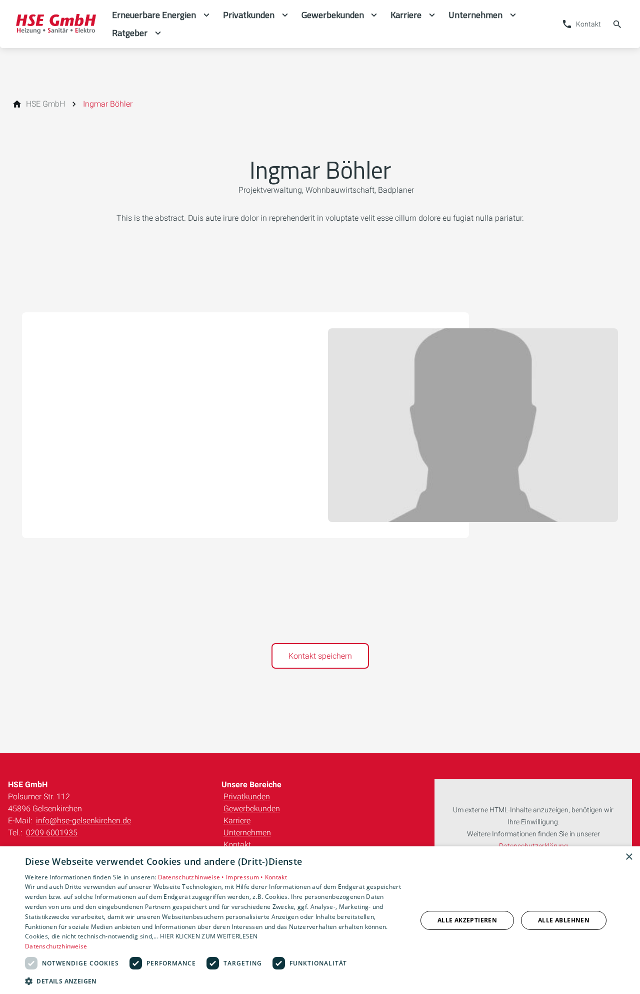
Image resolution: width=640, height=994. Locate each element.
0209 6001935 (52, 832)
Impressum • (245, 877)
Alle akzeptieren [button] (467, 920)
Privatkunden (247, 796)
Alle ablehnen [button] (564, 920)
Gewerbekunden (252, 808)
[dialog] (320, 920)
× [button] (628, 857)
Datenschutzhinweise (56, 946)
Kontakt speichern (320, 656)
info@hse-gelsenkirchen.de (83, 820)
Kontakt (237, 844)
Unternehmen (247, 832)
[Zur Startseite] (56, 24)
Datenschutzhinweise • (192, 877)
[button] (215, 980)
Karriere (237, 820)
